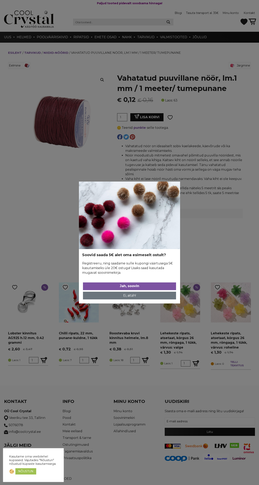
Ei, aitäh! (129, 295)
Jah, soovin (129, 286)
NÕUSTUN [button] (25, 471)
